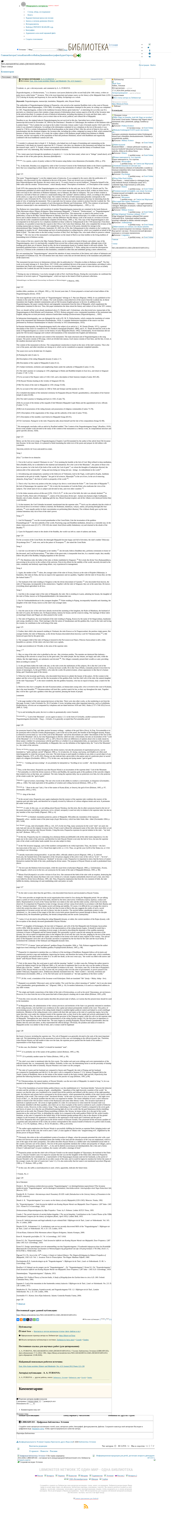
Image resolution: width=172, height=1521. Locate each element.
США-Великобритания (78, 1479)
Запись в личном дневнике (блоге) (39, 21)
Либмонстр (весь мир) (65, 1340)
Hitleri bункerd (119, 145)
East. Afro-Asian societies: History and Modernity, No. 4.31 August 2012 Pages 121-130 (62, 81)
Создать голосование (34, 39)
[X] (27, 1319)
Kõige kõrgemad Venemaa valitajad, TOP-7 (130, 214)
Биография (30, 30)
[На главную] (18, 1449)
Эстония (110, 1476)
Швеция (94, 1479)
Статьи (114, 244)
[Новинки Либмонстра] (149, 1446)
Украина (61, 1476)
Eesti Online (148, 128)
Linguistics (126, 235)
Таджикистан (97, 1476)
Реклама (53, 1451)
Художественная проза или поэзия (39, 18)
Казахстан (73, 1476)
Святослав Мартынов (144, 164)
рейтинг (129, 88)
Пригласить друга (58, 1442)
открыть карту (24, 1460)
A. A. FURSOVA (47, 79)
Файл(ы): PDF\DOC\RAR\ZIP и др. (39, 27)
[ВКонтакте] (17, 1319)
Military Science (128, 140)
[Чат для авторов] (115, 1446)
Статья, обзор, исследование (38, 12)
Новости (44, 1451)
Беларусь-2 (132, 1476)
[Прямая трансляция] (129, 1446)
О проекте (33, 1451)
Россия (40, 1476)
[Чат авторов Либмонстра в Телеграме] (150, 54)
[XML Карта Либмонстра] (86, 1508)
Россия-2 (120, 1476)
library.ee (21, 1304)
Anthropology (127, 222)
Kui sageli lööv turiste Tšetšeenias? (127, 201)
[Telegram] (37, 1319)
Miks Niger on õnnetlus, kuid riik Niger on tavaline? (133, 117)
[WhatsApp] (34, 1319)
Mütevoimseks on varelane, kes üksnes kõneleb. (131, 227)
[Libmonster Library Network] (155, 1460)
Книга (30, 15)
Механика (126, 197)
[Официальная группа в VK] (150, 57)
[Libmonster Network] (123, 1458)
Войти (153, 65)
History (124, 153)
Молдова (84, 1476)
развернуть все (50, 1401)
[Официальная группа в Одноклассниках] (149, 51)
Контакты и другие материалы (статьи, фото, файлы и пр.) (57, 1331)
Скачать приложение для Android (86, 1498)
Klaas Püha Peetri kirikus (123, 178)
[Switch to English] (150, 44)
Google (79, 1340)
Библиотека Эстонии (87, 1442)
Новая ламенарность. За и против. (127, 157)
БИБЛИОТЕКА (88, 47)
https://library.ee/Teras (67, 1336)
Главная (115, 239)
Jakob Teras (116, 83)
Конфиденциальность (27, 1442)
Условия (40, 1442)
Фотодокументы (32, 24)
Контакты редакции (38, 1446)
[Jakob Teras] (113, 82)
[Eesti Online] (113, 118)
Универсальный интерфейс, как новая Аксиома (133, 191)
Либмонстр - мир (74, 1377)
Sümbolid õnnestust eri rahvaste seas (127, 166)
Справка (47, 1442)
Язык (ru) (69, 1442)
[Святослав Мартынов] (113, 158)
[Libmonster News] (153, 1446)
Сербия (105, 1479)
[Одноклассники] (21, 1319)
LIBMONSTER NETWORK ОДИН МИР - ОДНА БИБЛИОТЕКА (86, 1469)
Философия (126, 161)
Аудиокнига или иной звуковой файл (41, 33)
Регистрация (144, 65)
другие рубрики (135, 93)
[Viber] (31, 1319)
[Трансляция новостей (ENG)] (148, 47)
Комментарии (7, 71)
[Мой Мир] (24, 1319)
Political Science (128, 126)
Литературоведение (120, 93)
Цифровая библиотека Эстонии (32, 1456)
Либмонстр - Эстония (60, 1377)
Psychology (126, 174)
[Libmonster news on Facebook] (151, 1446)
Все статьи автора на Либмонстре (127, 98)
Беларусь (50, 1476)
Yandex (86, 1340)
